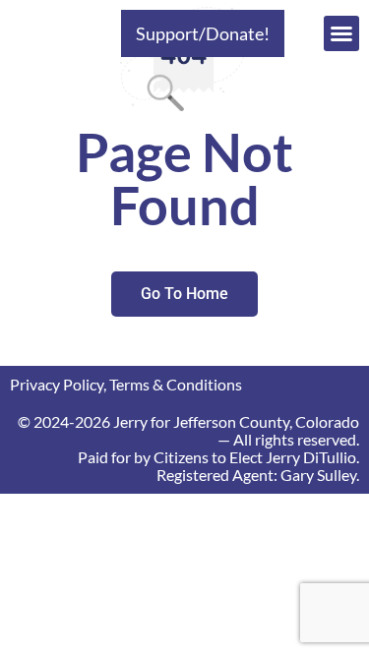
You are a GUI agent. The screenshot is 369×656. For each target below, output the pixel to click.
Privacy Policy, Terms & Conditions (126, 384)
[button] (341, 33)
